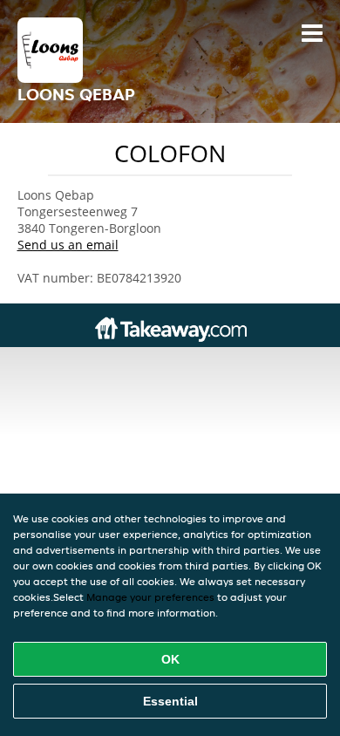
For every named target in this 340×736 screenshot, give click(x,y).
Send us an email (68, 244)
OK (170, 659)
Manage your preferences (150, 596)
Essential (170, 701)
